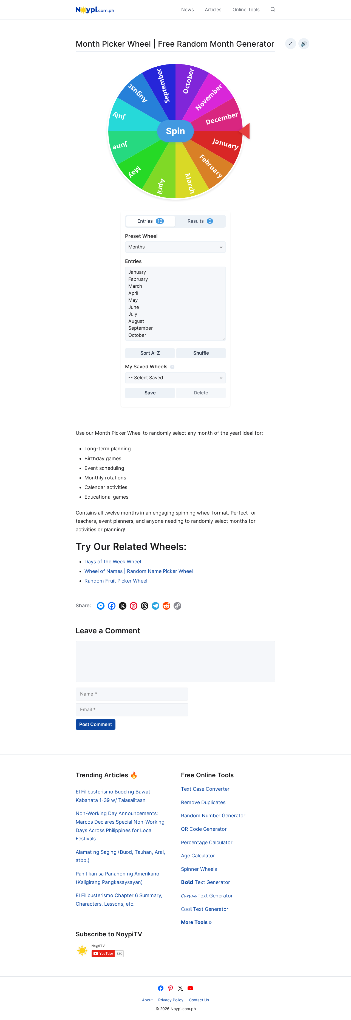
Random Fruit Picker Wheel (115, 581)
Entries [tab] (149, 221)
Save (150, 392)
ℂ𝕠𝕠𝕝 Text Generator (204, 909)
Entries (133, 261)
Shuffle (201, 353)
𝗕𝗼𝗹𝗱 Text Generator (205, 882)
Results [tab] (199, 221)
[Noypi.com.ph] (95, 9)
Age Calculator (198, 855)
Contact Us (199, 1000)
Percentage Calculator (207, 842)
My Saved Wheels (149, 366)
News (187, 9)
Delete (201, 392)
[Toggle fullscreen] (290, 43)
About (147, 1000)
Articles (213, 9)
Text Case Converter (205, 789)
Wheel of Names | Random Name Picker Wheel (138, 571)
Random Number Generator (213, 815)
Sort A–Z (150, 353)
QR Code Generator (204, 829)
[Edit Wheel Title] (282, 43)
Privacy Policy (170, 1000)
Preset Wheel (141, 236)
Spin (175, 131)
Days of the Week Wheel (112, 561)
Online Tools (246, 9)
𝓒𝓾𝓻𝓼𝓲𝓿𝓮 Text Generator (207, 895)
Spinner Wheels (199, 869)
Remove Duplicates (203, 802)
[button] (270, 9)
